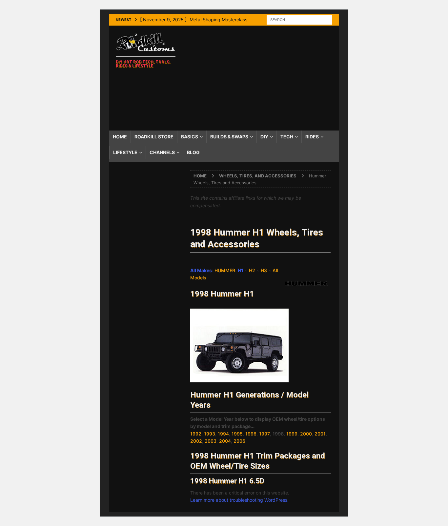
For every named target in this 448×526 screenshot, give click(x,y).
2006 (239, 441)
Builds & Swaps (229, 136)
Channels (162, 152)
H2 (252, 270)
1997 (264, 433)
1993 (209, 433)
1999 (291, 433)
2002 (196, 441)
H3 (264, 270)
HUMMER (224, 270)
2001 (320, 433)
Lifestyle (125, 152)
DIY (264, 136)
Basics (189, 136)
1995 (237, 433)
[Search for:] (299, 19)
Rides (312, 136)
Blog (193, 152)
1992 (195, 433)
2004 (225, 441)
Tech (286, 136)
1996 (250, 433)
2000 (306, 433)
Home (120, 136)
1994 (223, 433)
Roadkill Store (153, 136)
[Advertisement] (260, 78)
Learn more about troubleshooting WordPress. (239, 500)
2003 (210, 441)
